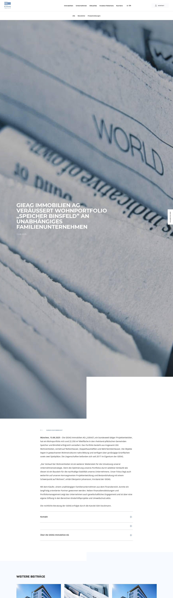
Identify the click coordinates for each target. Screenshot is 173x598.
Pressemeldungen (94, 16)
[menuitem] (129, 5)
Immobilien (68, 6)
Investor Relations (106, 6)
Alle (74, 16)
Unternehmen (81, 6)
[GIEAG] (7, 6)
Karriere (119, 6)
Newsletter (81, 16)
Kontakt (161, 5)
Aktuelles (93, 6)
